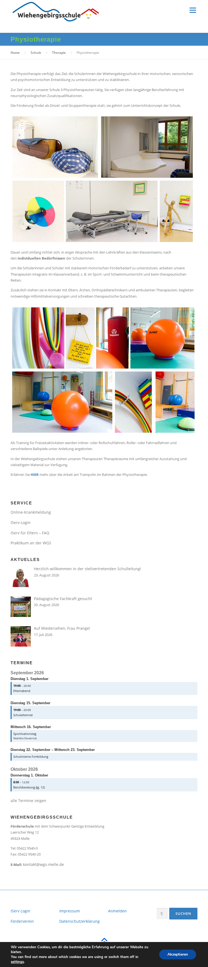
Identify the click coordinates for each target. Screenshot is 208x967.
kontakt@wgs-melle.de (43, 864)
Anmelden (117, 910)
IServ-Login (21, 522)
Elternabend (21, 691)
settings (17, 961)
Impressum (69, 910)
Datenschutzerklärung (79, 921)
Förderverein (22, 921)
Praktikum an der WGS (31, 542)
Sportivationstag (24, 734)
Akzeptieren (177, 954)
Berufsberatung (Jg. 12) (29, 787)
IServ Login (20, 910)
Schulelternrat (23, 715)
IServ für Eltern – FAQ (30, 532)
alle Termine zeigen (28, 800)
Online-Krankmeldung (31, 512)
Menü (192, 10)
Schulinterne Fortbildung (30, 756)
